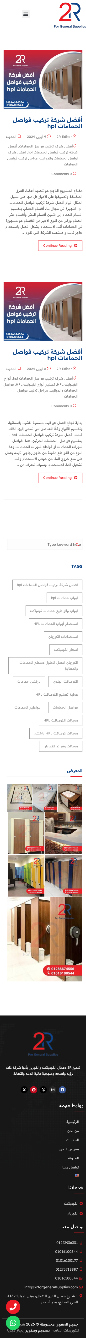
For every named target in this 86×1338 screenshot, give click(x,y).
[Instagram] (52, 1089)
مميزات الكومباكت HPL (60, 720)
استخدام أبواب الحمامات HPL (55, 624)
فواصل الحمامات (65, 707)
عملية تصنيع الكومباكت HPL (57, 694)
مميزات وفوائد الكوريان (61, 746)
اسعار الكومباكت (66, 649)
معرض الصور (69, 1149)
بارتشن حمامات (29, 681)
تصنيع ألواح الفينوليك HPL (35, 384)
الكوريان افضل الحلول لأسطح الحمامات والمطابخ (49, 665)
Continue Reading (57, 245)
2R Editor (64, 137)
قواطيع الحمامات (27, 707)
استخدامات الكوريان (63, 636)
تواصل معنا (70, 1167)
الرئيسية (72, 1122)
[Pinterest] (33, 1089)
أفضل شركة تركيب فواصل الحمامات (46, 146)
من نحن (73, 1131)
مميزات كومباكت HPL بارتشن (56, 733)
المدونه (11, 137)
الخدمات (72, 1140)
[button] (26, 14)
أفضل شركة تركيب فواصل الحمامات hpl (43, 378)
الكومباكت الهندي (65, 681)
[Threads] (43, 1089)
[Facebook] (62, 1089)
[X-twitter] (24, 1089)
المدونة (73, 1158)
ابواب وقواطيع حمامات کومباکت (54, 611)
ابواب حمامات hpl (64, 598)
